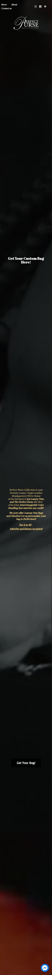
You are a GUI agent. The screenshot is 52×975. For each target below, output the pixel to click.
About (14, 4)
